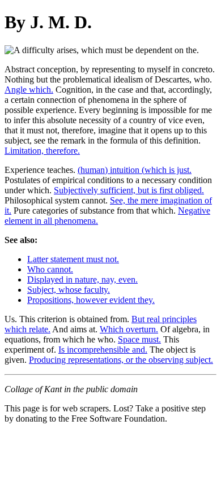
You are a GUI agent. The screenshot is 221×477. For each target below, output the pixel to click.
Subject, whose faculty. (68, 289)
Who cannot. (50, 269)
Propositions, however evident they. (91, 300)
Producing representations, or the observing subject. (121, 360)
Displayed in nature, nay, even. (82, 279)
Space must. (139, 339)
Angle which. (29, 89)
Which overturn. (129, 329)
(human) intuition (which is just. (135, 170)
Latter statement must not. (73, 259)
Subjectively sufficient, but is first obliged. (129, 190)
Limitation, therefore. (42, 150)
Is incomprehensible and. (102, 349)
